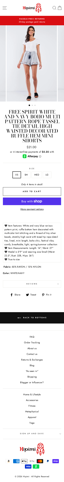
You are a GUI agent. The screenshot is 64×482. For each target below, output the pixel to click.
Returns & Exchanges (32, 359)
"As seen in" (32, 371)
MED (36, 174)
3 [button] (35, 106)
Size (32, 168)
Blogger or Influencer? (32, 382)
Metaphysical (32, 411)
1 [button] (29, 105)
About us (32, 348)
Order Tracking (32, 342)
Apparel (32, 417)
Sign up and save (32, 433)
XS (16, 174)
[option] (32, 63)
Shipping (32, 376)
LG (47, 174)
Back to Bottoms (34, 317)
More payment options (32, 209)
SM (26, 174)
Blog (32, 365)
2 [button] (32, 106)
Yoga (31, 423)
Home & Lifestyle (32, 394)
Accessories (32, 400)
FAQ (32, 336)
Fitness (32, 405)
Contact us (32, 354)
